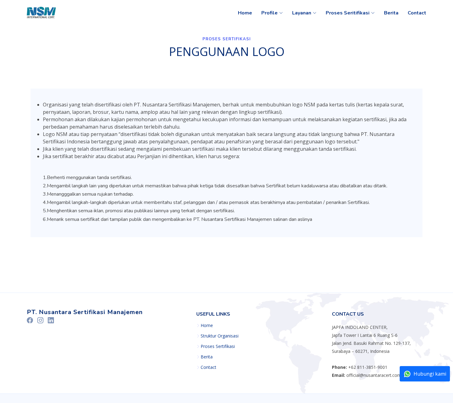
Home (245, 13)
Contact (417, 13)
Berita (391, 13)
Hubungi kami (430, 373)
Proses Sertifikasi (218, 346)
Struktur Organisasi (220, 336)
